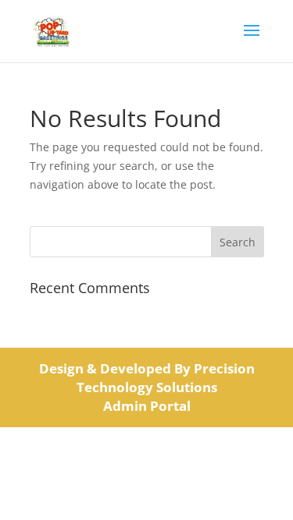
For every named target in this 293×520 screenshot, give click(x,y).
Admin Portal (147, 406)
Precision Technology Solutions (166, 377)
